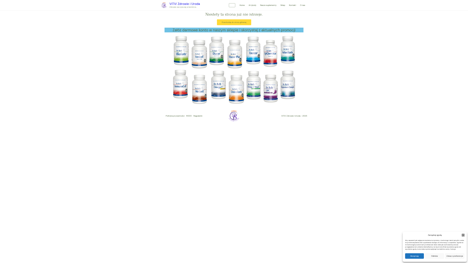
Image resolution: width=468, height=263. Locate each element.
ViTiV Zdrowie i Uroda (184, 4)
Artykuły (252, 5)
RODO (189, 116)
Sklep (282, 5)
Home (242, 5)
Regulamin (198, 116)
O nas (302, 5)
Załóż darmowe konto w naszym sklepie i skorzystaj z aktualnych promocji (234, 30)
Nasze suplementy (268, 5)
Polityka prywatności (175, 116)
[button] (463, 235)
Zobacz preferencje (454, 256)
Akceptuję (414, 256)
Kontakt (292, 5)
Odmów (434, 256)
